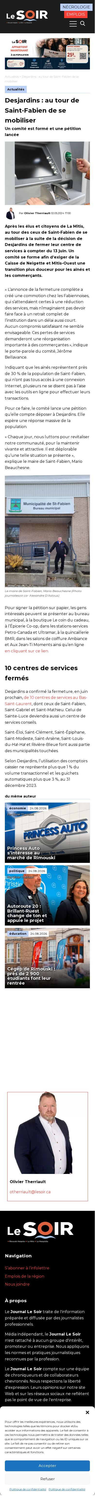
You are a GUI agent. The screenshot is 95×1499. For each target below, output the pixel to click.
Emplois (76, 14)
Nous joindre (17, 1284)
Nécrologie (76, 7)
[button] (87, 1412)
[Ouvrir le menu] (73, 24)
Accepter (47, 1465)
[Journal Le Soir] (28, 16)
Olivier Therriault (37, 213)
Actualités (12, 76)
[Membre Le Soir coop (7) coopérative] (47, 53)
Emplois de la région (24, 1276)
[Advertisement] (47, 1038)
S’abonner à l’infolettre (27, 1268)
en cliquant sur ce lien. (27, 651)
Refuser (47, 1479)
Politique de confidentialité (27, 1489)
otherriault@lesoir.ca (30, 1192)
